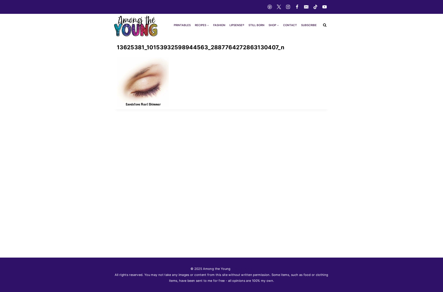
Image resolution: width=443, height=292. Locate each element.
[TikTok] (315, 7)
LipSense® (236, 25)
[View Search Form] (324, 25)
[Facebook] (297, 7)
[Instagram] (288, 7)
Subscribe (309, 25)
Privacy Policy (241, 269)
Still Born (256, 25)
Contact (290, 25)
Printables (182, 25)
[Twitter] (278, 7)
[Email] (306, 7)
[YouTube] (324, 7)
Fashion (219, 25)
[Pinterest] (269, 7)
